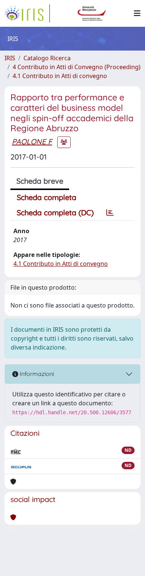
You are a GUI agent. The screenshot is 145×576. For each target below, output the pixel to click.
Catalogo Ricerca (47, 58)
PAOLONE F (32, 141)
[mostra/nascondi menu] (137, 13)
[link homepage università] (92, 13)
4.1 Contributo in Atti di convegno (60, 76)
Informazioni (36, 373)
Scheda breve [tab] (39, 181)
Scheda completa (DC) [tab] (55, 212)
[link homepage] (27, 13)
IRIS (9, 58)
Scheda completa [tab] (46, 197)
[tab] (110, 213)
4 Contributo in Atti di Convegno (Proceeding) (77, 67)
